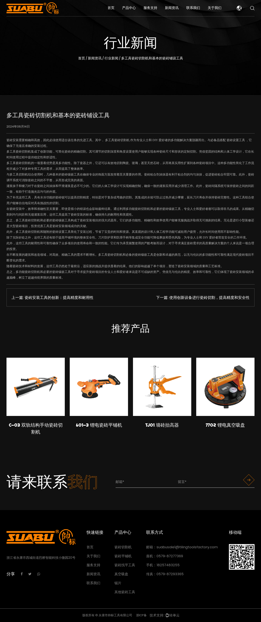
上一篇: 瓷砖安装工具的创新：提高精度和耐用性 (52, 297)
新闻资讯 (172, 7)
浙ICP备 (141, 615)
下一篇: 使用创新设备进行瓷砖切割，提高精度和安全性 (203, 297)
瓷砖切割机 (130, 15)
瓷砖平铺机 (123, 556)
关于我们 (214, 7)
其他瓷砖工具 (124, 592)
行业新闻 (172, 15)
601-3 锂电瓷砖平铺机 (99, 425)
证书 (212, 15)
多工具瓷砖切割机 (117, 140)
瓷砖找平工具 (131, 14)
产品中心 (129, 7)
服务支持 (150, 7)
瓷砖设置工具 (236, 140)
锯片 (117, 583)
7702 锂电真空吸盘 (225, 425)
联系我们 (193, 7)
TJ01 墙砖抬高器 (162, 425)
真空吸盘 (121, 574)
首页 (111, 7)
